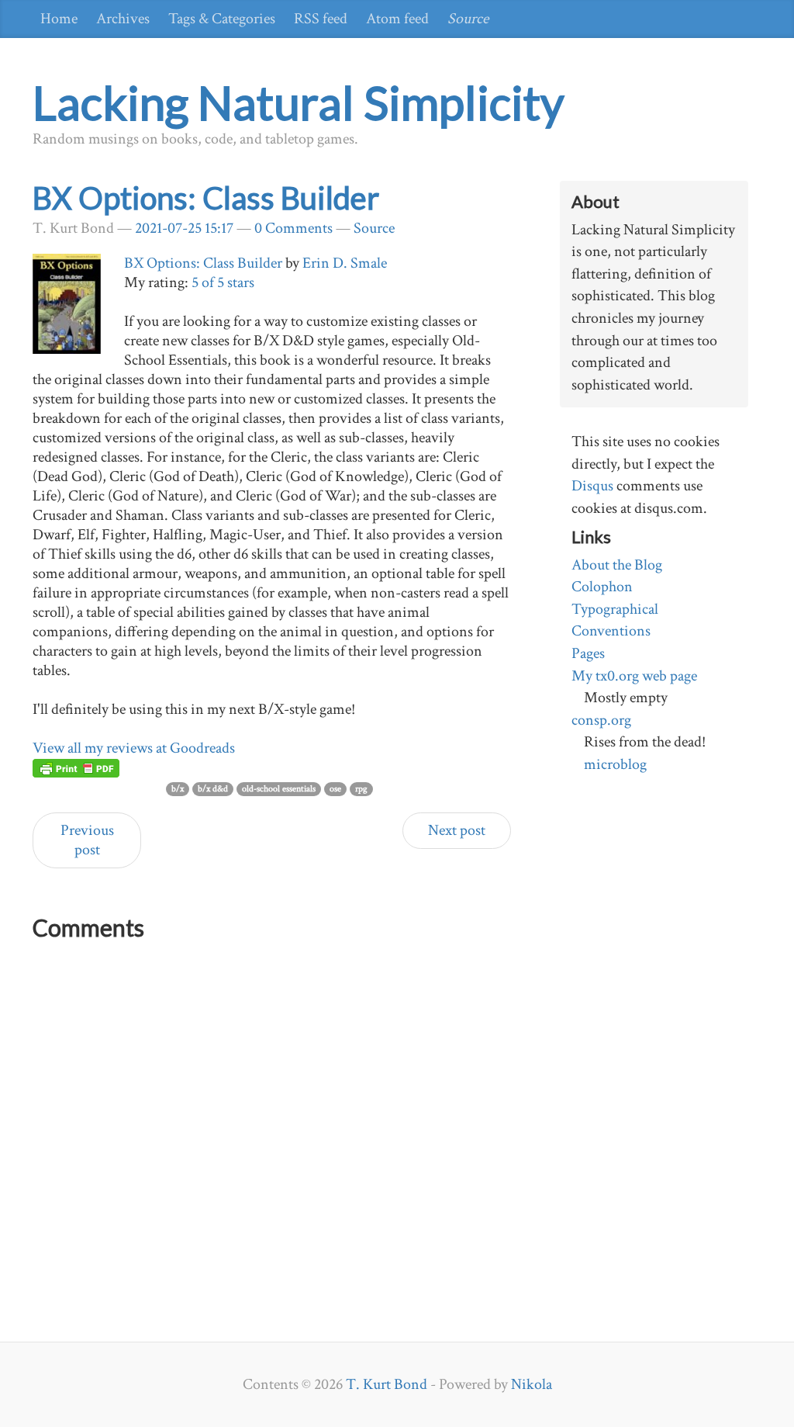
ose (335, 789)
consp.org (601, 720)
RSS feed (320, 19)
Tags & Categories (221, 19)
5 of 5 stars (223, 282)
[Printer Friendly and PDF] (76, 767)
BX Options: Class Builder (206, 197)
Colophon (602, 587)
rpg (361, 789)
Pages (588, 653)
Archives (123, 19)
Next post (456, 830)
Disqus (592, 486)
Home (59, 19)
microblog (615, 764)
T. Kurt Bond (386, 1384)
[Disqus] (272, 1142)
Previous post (87, 840)
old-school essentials (279, 789)
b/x (177, 789)
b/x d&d (213, 789)
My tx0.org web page (634, 676)
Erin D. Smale (344, 263)
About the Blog (616, 565)
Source (467, 19)
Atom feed (397, 19)
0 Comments (293, 228)
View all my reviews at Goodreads (134, 748)
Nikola (531, 1384)
